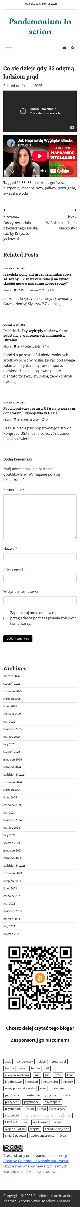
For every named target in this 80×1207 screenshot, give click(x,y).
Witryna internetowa (20, 591)
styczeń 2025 (11, 752)
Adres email (14, 569)
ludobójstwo (13, 1082)
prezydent (12, 1102)
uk (69, 1115)
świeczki (10, 193)
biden (42, 1061)
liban (70, 1075)
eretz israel (59, 1061)
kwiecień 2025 (12, 729)
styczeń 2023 (11, 934)
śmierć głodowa (15, 1136)
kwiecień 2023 (12, 911)
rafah (30, 1109)
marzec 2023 (11, 919)
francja (9, 1068)
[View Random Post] (64, 48)
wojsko (35, 1129)
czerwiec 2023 (12, 896)
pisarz (7, 290)
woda (23, 193)
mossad (32, 1082)
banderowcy (24, 1061)
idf (47, 1068)
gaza (23, 1068)
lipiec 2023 (10, 888)
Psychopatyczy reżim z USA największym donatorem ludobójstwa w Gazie (39, 410)
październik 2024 (14, 774)
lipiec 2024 (10, 797)
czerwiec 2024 (12, 805)
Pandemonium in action (40, 26)
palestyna (58, 1088)
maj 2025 (9, 721)
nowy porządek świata (20, 1088)
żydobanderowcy (42, 1136)
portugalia (66, 188)
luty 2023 (9, 926)
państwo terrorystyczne (40, 1095)
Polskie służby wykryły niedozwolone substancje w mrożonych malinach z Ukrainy (35, 335)
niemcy (68, 1082)
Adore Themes (58, 1201)
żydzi (63, 1136)
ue (60, 1115)
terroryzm (32, 1115)
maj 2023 (9, 903)
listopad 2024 (12, 767)
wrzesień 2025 (12, 691)
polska (66, 1095)
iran (37, 1075)
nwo (39, 188)
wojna (58, 1122)
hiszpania (11, 188)
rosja (42, 1109)
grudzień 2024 (12, 759)
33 (30, 182)
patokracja (12, 1095)
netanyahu (50, 1082)
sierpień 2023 (12, 881)
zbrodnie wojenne (57, 1129)
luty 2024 (9, 835)
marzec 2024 (11, 828)
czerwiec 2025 (12, 714)
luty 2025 (9, 744)
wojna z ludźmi (15, 1129)
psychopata (52, 1102)
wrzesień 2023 (12, 873)
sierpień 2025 (12, 699)
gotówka (57, 182)
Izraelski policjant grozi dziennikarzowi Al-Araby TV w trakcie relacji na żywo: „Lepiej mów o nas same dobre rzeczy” (37, 279)
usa (25, 1122)
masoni (27, 188)
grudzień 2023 (12, 850)
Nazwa (10, 548)
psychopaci (31, 1102)
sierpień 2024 (12, 790)
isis (47, 1075)
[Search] (72, 48)
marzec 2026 (11, 676)
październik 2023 (14, 865)
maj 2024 (9, 812)
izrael (58, 1075)
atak (8, 1061)
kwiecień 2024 (12, 820)
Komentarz (14, 489)
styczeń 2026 (11, 683)
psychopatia (13, 1109)
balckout (41, 182)
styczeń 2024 (11, 843)
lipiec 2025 (10, 706)
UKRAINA (11, 1122)
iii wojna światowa (17, 1075)
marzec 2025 (11, 737)
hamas (35, 1068)
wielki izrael (40, 1122)
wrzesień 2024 (12, 782)
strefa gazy (58, 1109)
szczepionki (12, 1115)
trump (49, 1115)
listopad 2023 (12, 858)
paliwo (50, 188)
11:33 (21, 182)
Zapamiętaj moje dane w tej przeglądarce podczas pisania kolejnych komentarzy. (43, 618)
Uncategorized (14, 268)
